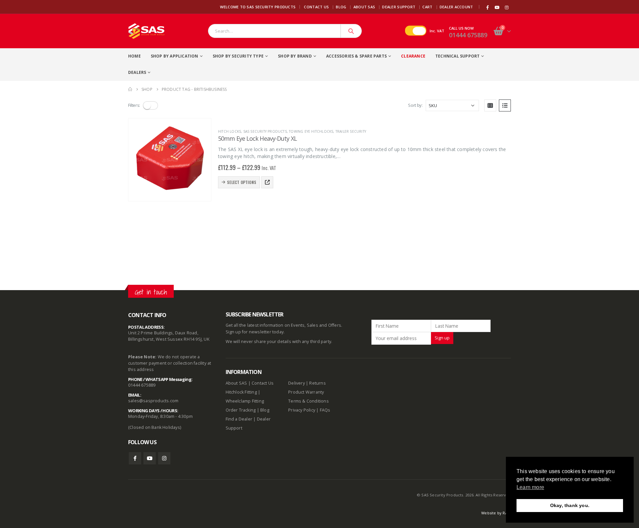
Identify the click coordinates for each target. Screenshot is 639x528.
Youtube (149, 458)
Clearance (413, 56)
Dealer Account (456, 6)
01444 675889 (468, 35)
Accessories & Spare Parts (356, 56)
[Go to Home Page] (130, 89)
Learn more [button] (530, 487)
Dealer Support (398, 6)
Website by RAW (496, 512)
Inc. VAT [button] (437, 30)
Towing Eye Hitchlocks (311, 131)
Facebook (135, 458)
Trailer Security (350, 131)
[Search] (351, 31)
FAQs (325, 410)
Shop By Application (174, 56)
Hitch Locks (229, 131)
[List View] (505, 105)
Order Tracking (241, 410)
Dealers (137, 72)
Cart (427, 6)
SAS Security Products (265, 131)
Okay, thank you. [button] (569, 505)
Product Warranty (306, 392)
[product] (169, 159)
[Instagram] (506, 7)
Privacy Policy (301, 410)
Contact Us (316, 6)
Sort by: (415, 105)
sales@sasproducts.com (153, 401)
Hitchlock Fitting (241, 392)
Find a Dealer (239, 419)
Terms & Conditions (308, 401)
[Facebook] (487, 7)
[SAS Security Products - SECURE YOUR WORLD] (146, 31)
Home (134, 56)
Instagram (164, 458)
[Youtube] (497, 7)
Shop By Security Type (238, 56)
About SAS (364, 6)
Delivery (296, 383)
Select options (241, 182)
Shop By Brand (295, 56)
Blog (341, 6)
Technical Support (457, 56)
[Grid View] (490, 105)
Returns (317, 383)
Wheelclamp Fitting (245, 401)
